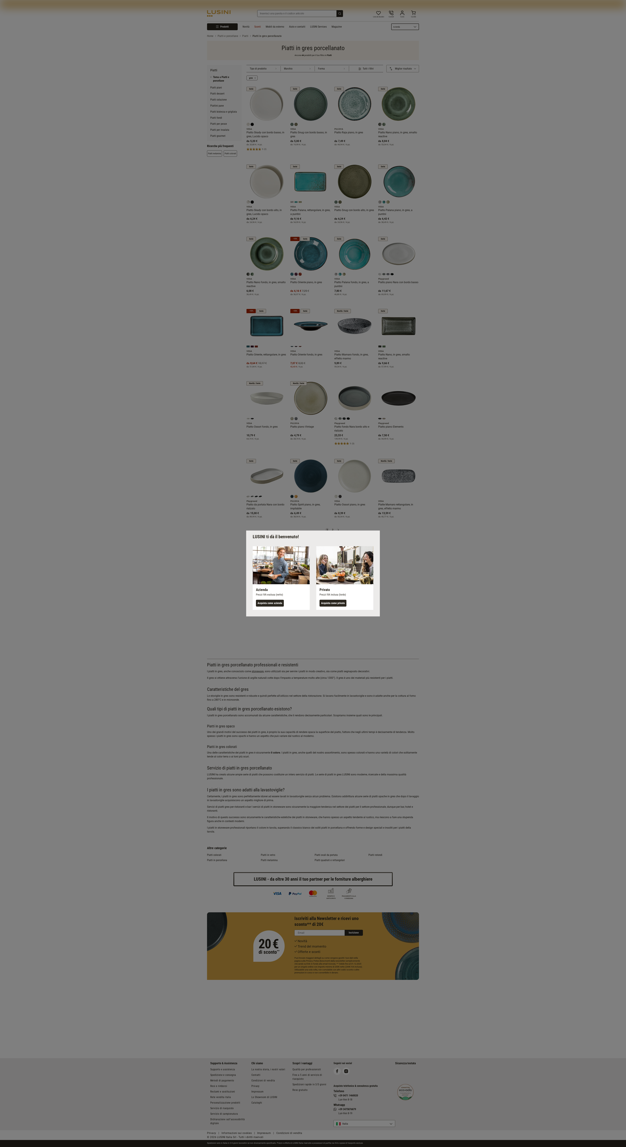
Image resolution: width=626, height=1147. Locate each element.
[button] (281, 578)
